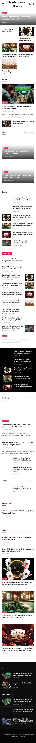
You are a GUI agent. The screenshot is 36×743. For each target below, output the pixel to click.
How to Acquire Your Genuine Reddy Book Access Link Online (23, 353)
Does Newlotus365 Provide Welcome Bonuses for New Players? (10, 311)
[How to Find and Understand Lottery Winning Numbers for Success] (6, 489)
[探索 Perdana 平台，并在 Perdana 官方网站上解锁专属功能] (6, 721)
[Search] (33, 4)
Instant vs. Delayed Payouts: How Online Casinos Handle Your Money (22, 243)
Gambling (5, 421)
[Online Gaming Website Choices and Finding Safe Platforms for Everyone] (9, 47)
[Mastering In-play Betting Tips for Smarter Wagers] (6, 124)
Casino (5, 578)
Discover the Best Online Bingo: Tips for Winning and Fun (17, 176)
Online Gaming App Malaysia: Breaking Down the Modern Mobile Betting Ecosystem (21, 217)
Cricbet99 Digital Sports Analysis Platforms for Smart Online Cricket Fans (22, 208)
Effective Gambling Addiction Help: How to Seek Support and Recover (22, 469)
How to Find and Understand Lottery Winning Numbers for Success (21, 488)
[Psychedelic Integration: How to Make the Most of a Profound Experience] (9, 64)
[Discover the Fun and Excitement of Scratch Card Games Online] (6, 711)
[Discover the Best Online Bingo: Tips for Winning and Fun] (18, 172)
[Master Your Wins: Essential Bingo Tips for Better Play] (18, 148)
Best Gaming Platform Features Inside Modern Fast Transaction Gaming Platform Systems (22, 234)
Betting (5, 102)
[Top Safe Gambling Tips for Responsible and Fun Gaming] (6, 460)
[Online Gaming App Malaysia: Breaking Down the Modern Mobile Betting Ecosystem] (26, 31)
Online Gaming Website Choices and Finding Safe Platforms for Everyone (22, 225)
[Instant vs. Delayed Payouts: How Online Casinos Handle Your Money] (6, 243)
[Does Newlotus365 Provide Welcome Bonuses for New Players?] (29, 311)
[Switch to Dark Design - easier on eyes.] (30, 4)
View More (31, 192)
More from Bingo (29, 132)
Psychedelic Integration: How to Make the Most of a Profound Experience (12, 302)
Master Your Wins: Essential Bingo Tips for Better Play (16, 152)
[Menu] (3, 4)
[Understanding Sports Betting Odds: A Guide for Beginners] (18, 94)
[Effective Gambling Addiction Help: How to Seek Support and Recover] (6, 469)
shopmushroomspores (18, 736)
